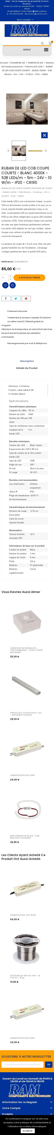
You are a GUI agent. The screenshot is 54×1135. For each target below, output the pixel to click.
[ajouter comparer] (12, 285)
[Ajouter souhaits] (5, 285)
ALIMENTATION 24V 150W (23, 915)
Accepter (28, 1130)
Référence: (7, 261)
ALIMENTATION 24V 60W (22, 775)
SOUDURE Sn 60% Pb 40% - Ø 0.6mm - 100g (25, 976)
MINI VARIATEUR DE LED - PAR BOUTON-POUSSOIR (25, 836)
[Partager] (6, 298)
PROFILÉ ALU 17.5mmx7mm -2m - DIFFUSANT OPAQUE (26, 713)
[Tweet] (16, 298)
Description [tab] (27, 361)
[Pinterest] (26, 298)
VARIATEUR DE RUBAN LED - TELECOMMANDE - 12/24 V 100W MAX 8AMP (26, 650)
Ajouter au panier (29, 277)
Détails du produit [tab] (27, 368)
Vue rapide (16, 605)
